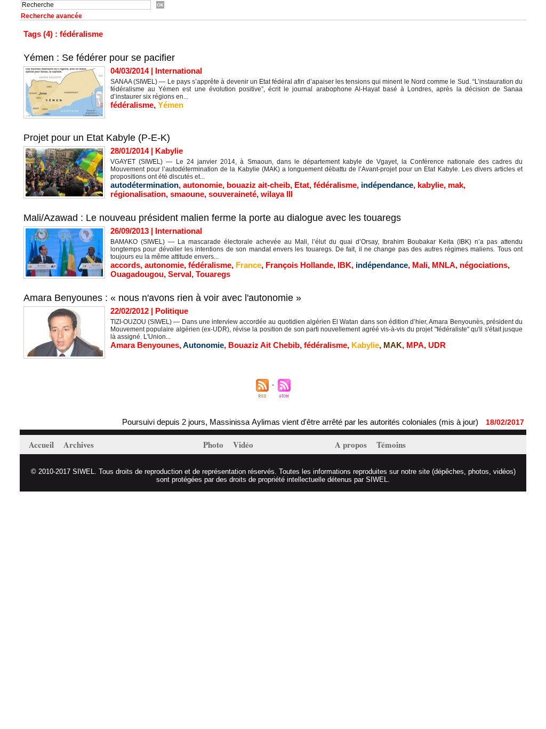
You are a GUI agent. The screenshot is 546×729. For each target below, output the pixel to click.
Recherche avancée (51, 16)
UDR (437, 345)
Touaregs (213, 274)
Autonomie (203, 345)
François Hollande (299, 265)
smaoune (187, 194)
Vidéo (243, 444)
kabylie (430, 184)
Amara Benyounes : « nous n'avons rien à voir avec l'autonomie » (162, 297)
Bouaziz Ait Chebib (264, 345)
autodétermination (144, 184)
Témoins (391, 444)
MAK (392, 345)
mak (455, 184)
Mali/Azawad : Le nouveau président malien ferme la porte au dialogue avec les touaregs (212, 217)
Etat (301, 184)
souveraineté (232, 194)
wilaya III (277, 194)
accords (125, 265)
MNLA (443, 265)
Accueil (42, 444)
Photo (214, 444)
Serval (179, 274)
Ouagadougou (137, 274)
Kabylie (365, 345)
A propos (352, 444)
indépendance (387, 184)
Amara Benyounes (144, 345)
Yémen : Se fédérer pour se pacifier (99, 57)
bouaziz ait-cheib (258, 184)
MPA (415, 345)
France (248, 265)
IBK (344, 265)
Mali (420, 265)
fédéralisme (132, 104)
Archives (78, 444)
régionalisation (138, 194)
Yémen (170, 104)
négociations (484, 265)
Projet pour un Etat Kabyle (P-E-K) (96, 137)
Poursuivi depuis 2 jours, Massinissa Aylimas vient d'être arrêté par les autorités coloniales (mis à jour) (289, 421)
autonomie (202, 184)
